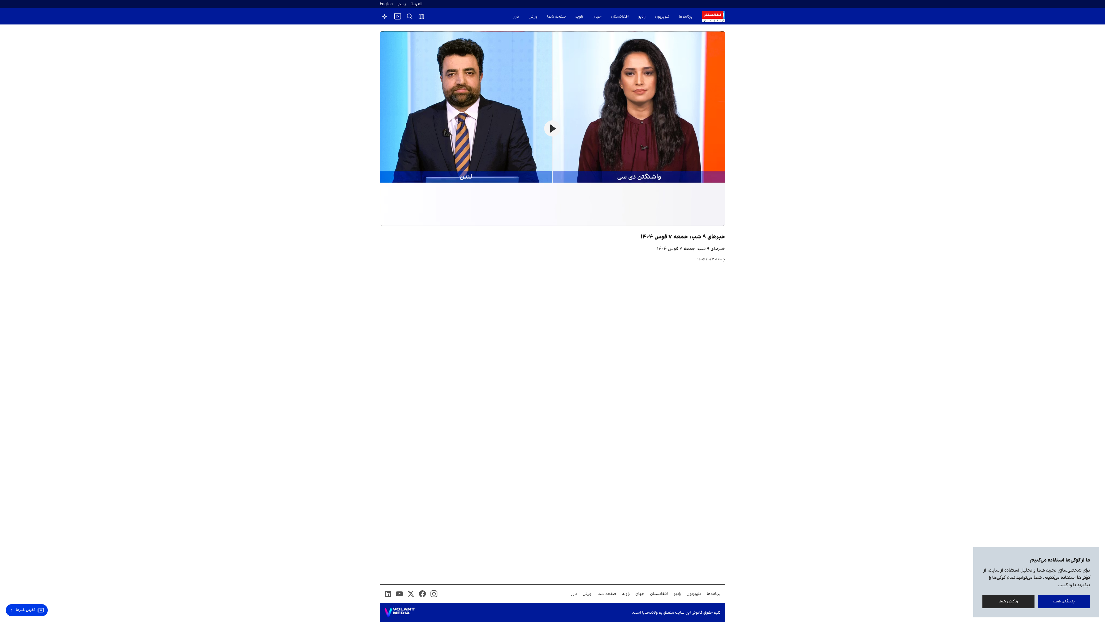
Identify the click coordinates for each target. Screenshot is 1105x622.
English (386, 4)
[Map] (421, 16)
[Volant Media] (399, 612)
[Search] (409, 16)
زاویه (579, 17)
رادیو (641, 17)
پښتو (401, 4)
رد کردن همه (1008, 601)
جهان (596, 17)
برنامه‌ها (686, 17)
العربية (416, 4)
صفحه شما (556, 17)
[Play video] (397, 16)
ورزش (533, 17)
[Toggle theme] (384, 16)
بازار (516, 17)
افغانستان (620, 17)
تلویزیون (662, 17)
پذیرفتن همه (1064, 601)
